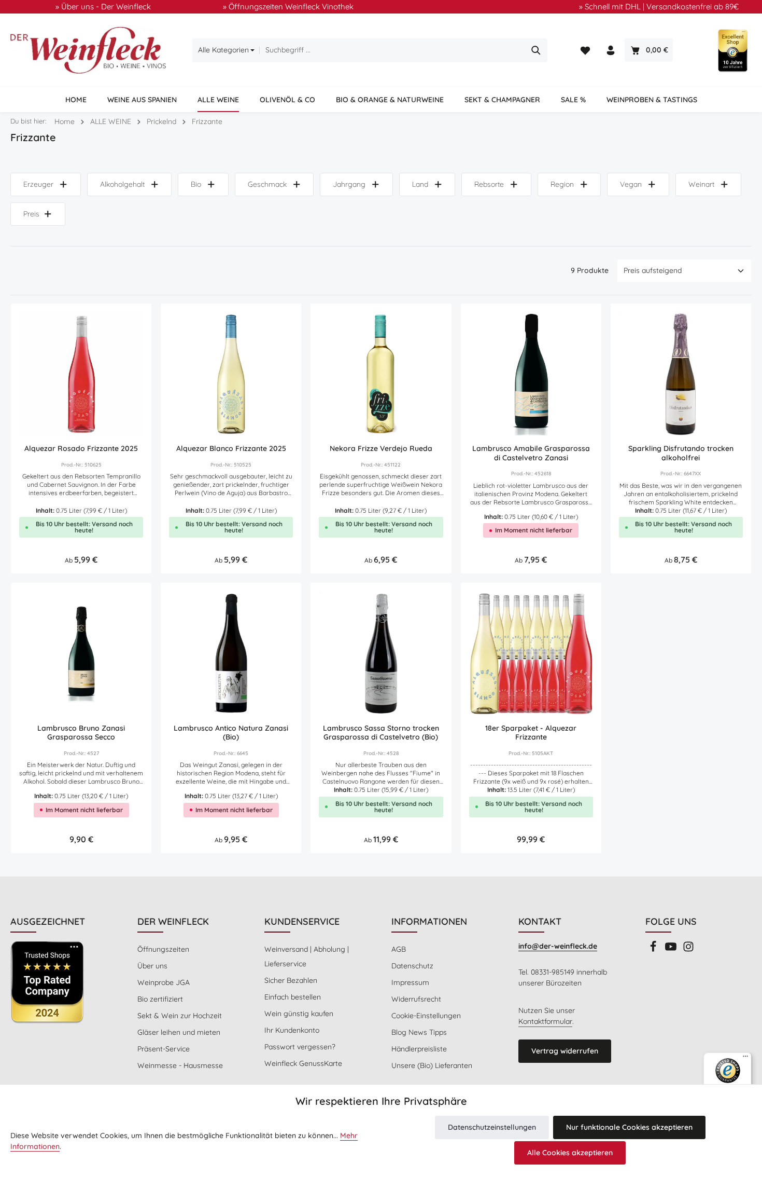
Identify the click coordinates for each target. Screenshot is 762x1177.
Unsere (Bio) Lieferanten (431, 1065)
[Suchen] (536, 50)
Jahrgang (349, 184)
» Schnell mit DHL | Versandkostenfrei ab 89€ (659, 6)
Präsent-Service (163, 1048)
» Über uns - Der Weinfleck (103, 6)
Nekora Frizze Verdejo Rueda (381, 448)
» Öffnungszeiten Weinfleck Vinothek (288, 6)
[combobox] (392, 50)
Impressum (410, 982)
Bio (196, 184)
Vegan (631, 184)
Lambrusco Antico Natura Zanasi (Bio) (231, 733)
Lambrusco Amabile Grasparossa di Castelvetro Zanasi (531, 453)
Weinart (701, 184)
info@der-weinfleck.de (557, 946)
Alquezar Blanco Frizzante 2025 (231, 448)
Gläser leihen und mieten (178, 1032)
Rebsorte (489, 184)
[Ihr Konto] (611, 50)
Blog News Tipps (419, 1032)
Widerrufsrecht (416, 999)
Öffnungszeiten (163, 949)
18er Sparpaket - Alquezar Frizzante (530, 733)
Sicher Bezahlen (290, 980)
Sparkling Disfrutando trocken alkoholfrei (680, 453)
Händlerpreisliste (419, 1048)
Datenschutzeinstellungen (492, 1127)
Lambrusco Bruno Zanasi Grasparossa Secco (81, 733)
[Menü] (745, 1058)
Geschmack (267, 184)
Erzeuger (38, 184)
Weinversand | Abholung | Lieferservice (306, 956)
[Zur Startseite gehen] (88, 50)
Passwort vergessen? (299, 1046)
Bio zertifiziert (160, 999)
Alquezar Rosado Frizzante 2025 (81, 448)
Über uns (152, 965)
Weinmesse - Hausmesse (180, 1065)
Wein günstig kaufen (298, 1013)
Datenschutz (412, 965)
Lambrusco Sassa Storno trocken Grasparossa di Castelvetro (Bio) (381, 733)
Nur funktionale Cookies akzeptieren (629, 1127)
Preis (31, 213)
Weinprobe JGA (163, 982)
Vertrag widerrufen (564, 1051)
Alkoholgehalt (122, 184)
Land (420, 184)
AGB (398, 949)
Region (562, 184)
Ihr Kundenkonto (291, 1030)
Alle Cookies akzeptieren (570, 1152)
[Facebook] (654, 949)
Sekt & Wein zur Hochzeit (179, 1015)
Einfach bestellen (292, 997)
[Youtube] (672, 949)
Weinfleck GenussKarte (303, 1063)
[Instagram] (688, 949)
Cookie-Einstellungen (426, 1015)
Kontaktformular (545, 1021)
